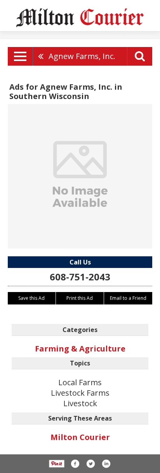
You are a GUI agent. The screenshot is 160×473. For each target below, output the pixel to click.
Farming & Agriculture (80, 348)
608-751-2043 (80, 276)
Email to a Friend (128, 298)
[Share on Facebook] (75, 463)
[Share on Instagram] (106, 463)
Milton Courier (80, 437)
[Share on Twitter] (90, 463)
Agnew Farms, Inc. (82, 56)
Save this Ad (31, 298)
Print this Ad (79, 298)
